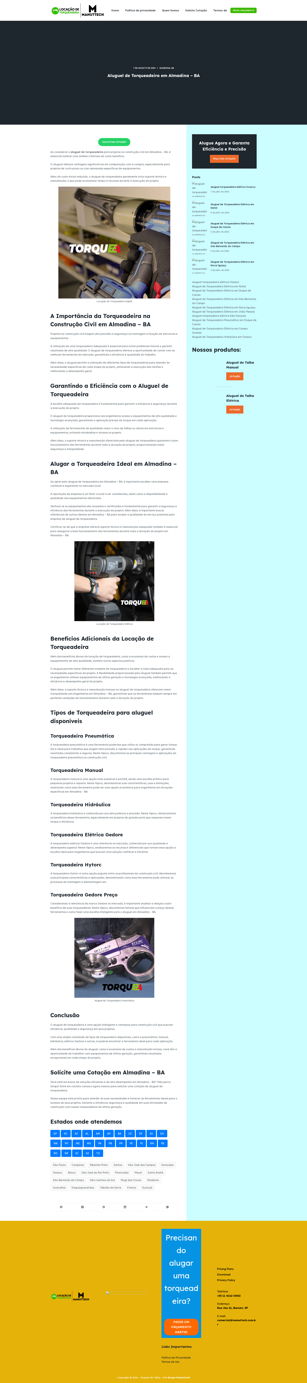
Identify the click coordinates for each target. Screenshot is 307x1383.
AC (76, 1133)
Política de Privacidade (176, 1357)
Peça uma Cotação (224, 158)
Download (223, 1274)
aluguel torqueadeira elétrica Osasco (233, 186)
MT (67, 1143)
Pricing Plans (225, 1269)
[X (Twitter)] (82, 1207)
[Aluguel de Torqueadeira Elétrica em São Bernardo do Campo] (199, 247)
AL (87, 1133)
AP (108, 1133)
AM (98, 1133)
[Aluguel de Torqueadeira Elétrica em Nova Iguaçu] (199, 266)
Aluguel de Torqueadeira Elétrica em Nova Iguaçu (224, 307)
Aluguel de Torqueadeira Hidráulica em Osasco (222, 336)
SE (87, 1153)
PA (99, 1143)
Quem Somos (170, 10)
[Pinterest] (103, 1207)
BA (172, 68)
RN (152, 1143)
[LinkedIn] (125, 1207)
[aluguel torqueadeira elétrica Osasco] (199, 189)
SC (77, 1153)
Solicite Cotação (196, 10)
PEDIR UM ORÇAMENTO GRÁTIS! (181, 1327)
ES (151, 1133)
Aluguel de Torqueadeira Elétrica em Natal (219, 286)
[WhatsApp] (167, 1207)
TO (98, 1153)
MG (89, 1143)
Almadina (164, 68)
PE (131, 1143)
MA (56, 1143)
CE (130, 1133)
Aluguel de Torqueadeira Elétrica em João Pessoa (223, 311)
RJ (65, 1133)
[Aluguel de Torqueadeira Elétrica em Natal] (199, 208)
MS (78, 1143)
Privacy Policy (226, 1280)
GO (162, 1133)
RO (55, 1153)
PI (141, 1143)
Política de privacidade (140, 10)
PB (110, 1143)
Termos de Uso (222, 10)
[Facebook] (61, 1207)
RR (66, 1153)
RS (162, 1143)
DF (140, 1133)
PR (120, 1143)
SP (55, 1133)
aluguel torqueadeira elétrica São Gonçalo (219, 315)
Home (115, 10)
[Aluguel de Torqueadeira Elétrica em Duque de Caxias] (199, 227)
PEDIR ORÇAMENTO (243, 10)
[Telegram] (146, 1207)
